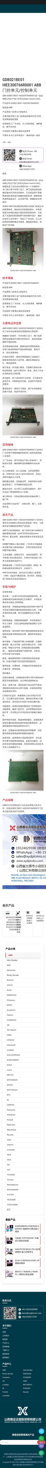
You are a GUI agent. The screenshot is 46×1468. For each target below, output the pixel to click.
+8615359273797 (27, 169)
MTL (9, 1095)
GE (8, 1025)
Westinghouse (12, 1185)
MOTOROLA (12, 1090)
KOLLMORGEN (13, 1055)
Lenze (9, 1070)
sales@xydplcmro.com (29, 162)
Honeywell (11, 1045)
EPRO (9, 1005)
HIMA (9, 1035)
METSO (10, 1075)
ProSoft (10, 1120)
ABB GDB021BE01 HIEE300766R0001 (18, 96)
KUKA (9, 1065)
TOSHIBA (11, 1175)
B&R (9, 965)
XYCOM (10, 1195)
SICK (9, 1160)
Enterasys (11, 1000)
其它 (8, 1209)
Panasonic (11, 1110)
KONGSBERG (13, 1060)
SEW (9, 1155)
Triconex (10, 1180)
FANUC (10, 1015)
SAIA (9, 1140)
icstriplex (10, 1050)
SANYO (10, 1145)
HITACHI (10, 1040)
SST (8, 1170)
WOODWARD (12, 1190)
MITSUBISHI (12, 1080)
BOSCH (10, 980)
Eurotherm (11, 1010)
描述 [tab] (4, 173)
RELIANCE (11, 1130)
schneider (11, 1150)
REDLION (11, 1125)
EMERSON (11, 995)
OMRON (10, 1105)
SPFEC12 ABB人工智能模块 (40, 918)
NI (8, 1100)
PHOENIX (11, 1115)
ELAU (9, 990)
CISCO (10, 985)
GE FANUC (11, 1030)
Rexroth (10, 1135)
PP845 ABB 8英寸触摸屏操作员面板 (18, 924)
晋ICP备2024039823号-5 (24, 1465)
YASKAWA (11, 1200)
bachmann (11, 970)
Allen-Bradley (12, 960)
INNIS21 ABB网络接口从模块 (29, 919)
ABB (9, 142)
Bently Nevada (13, 975)
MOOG (10, 1085)
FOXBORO (11, 1020)
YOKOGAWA (12, 1205)
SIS (8, 1165)
